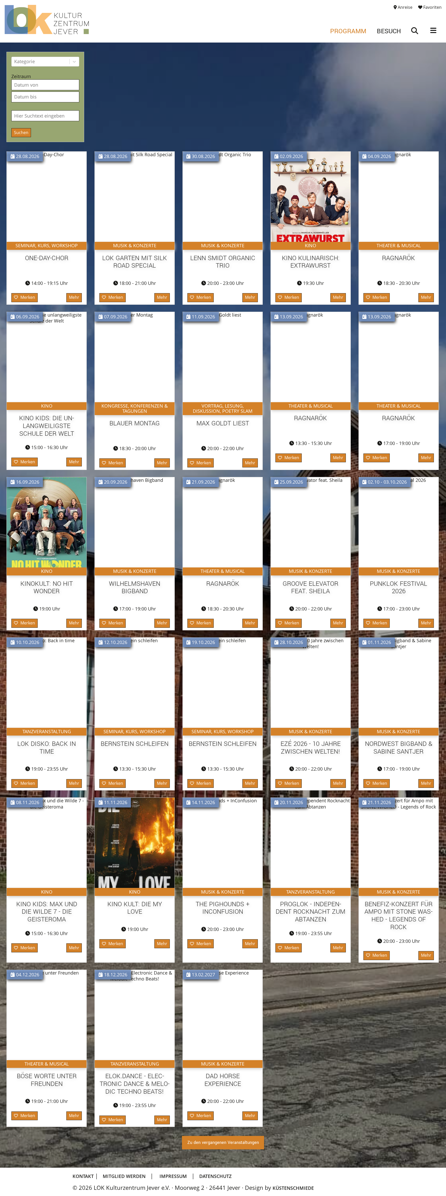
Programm (348, 31)
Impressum (173, 1176)
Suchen (21, 132)
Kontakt (84, 1176)
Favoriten (432, 7)
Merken (27, 297)
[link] (415, 31)
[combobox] (14, 61)
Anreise (404, 7)
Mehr (74, 297)
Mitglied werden (124, 1176)
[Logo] (46, 19)
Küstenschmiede (293, 1188)
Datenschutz (215, 1176)
